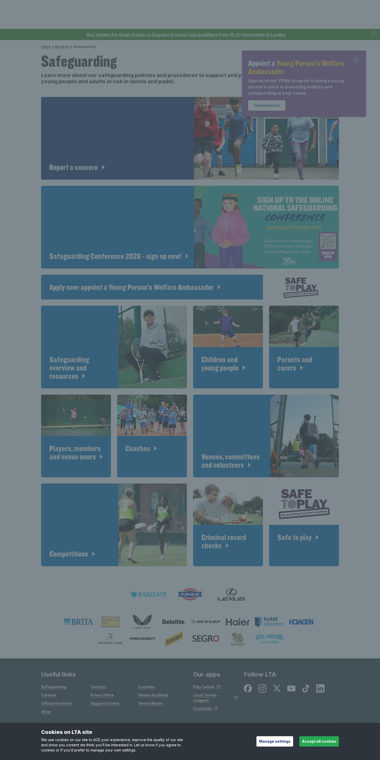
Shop (46, 711)
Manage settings (275, 741)
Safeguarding (53, 687)
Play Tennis (204, 687)
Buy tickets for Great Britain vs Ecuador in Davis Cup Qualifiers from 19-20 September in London (186, 34)
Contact (98, 687)
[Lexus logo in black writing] (231, 594)
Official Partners (56, 703)
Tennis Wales (150, 703)
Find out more (266, 105)
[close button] (374, 34)
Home (46, 47)
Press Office (102, 695)
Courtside (202, 708)
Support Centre (104, 703)
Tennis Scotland (153, 695)
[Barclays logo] (148, 594)
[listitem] (78, 622)
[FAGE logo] (190, 594)
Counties (146, 687)
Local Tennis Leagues (205, 697)
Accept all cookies (319, 741)
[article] (190, 138)
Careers (48, 695)
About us (62, 47)
